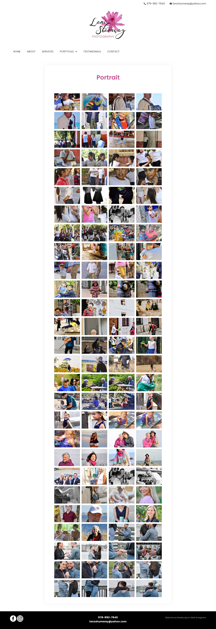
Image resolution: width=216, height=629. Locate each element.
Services (47, 51)
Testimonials (92, 51)
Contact (113, 51)
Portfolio (67, 51)
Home (17, 51)
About (31, 51)
